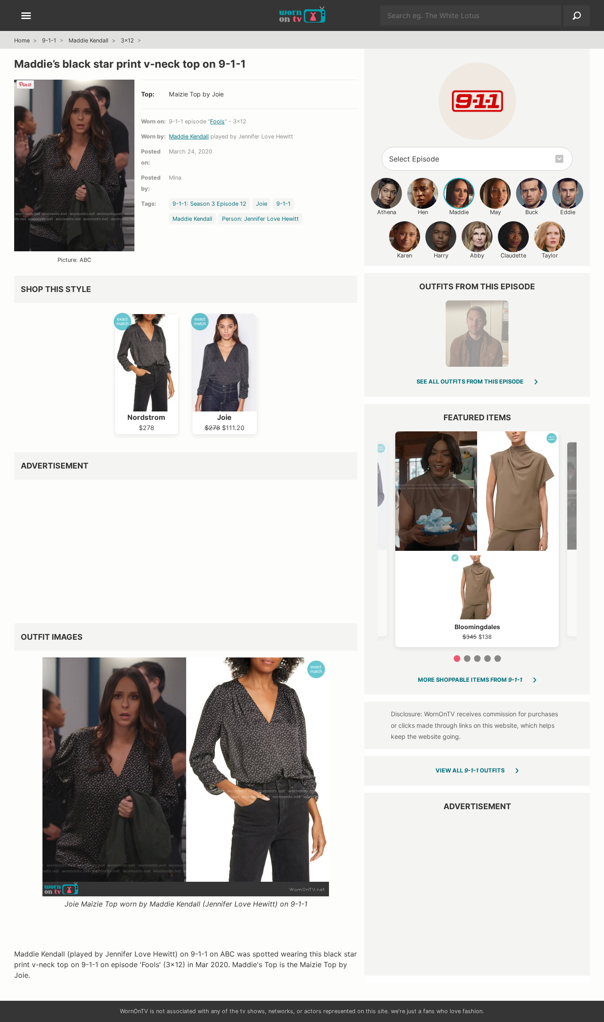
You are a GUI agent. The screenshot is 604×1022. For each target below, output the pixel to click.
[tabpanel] (477, 539)
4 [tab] (487, 658)
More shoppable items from (470, 679)
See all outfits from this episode (470, 381)
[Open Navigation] (26, 16)
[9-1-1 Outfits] (477, 101)
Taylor (550, 255)
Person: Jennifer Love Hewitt (260, 218)
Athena (386, 212)
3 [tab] (477, 658)
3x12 (127, 40)
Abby (477, 255)
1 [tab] (457, 658)
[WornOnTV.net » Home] (302, 15)
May (495, 212)
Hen (423, 212)
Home (22, 40)
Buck (531, 212)
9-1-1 (49, 40)
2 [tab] (467, 658)
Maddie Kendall (88, 40)
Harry (441, 255)
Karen (404, 255)
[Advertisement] (185, 548)
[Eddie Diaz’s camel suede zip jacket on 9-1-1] (477, 333)
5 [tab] (497, 658)
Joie (261, 203)
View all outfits (470, 770)
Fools (217, 121)
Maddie (459, 212)
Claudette (513, 255)
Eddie (567, 212)
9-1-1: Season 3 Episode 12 (209, 203)
